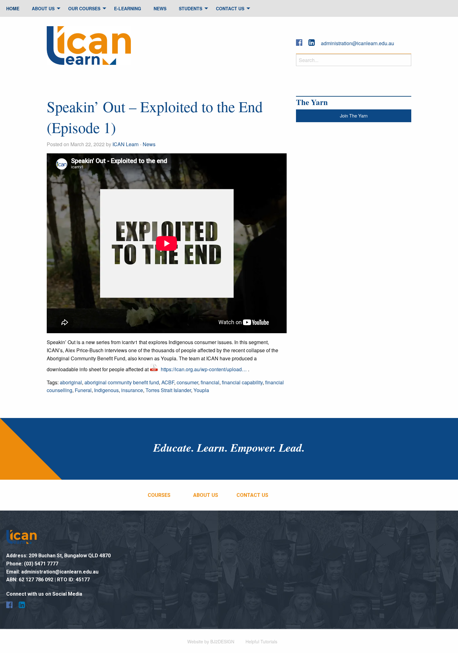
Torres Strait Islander (168, 390)
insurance (132, 390)
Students (190, 8)
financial (210, 382)
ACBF (167, 382)
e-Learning (127, 8)
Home (12, 8)
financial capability (242, 382)
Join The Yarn (354, 115)
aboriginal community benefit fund (121, 382)
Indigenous (106, 390)
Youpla (201, 390)
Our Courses (84, 8)
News (160, 8)
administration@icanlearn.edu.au (357, 43)
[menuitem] (13, 8)
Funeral (83, 390)
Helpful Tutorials (261, 641)
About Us (43, 8)
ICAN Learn (125, 144)
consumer (187, 382)
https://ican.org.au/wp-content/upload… (204, 369)
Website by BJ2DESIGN (210, 641)
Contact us (252, 495)
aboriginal (71, 382)
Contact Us (230, 8)
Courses (159, 495)
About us (205, 495)
